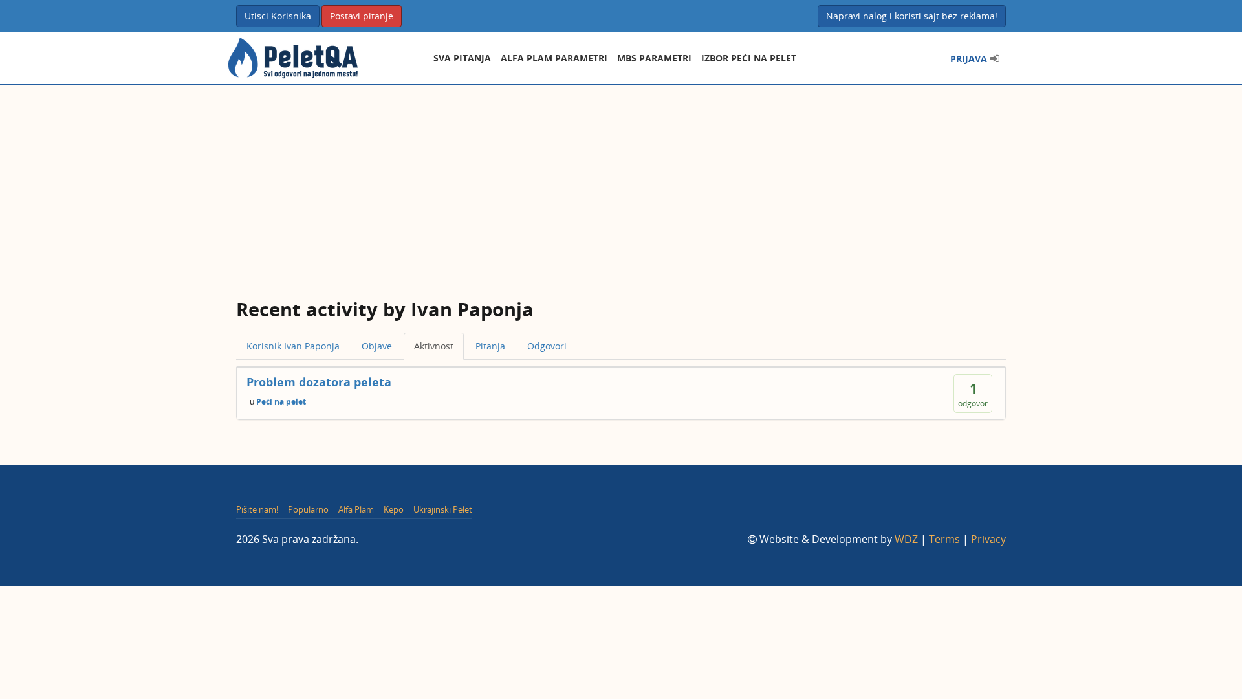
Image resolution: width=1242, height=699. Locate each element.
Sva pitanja (462, 58)
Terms (944, 539)
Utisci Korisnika (278, 16)
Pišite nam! (257, 509)
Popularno (308, 509)
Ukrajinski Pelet (442, 509)
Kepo (394, 509)
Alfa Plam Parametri (554, 58)
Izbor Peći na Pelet (748, 58)
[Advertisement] (621, 182)
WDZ (906, 539)
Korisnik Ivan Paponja (293, 346)
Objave (377, 346)
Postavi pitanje (361, 16)
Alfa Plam (356, 509)
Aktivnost (433, 346)
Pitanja (490, 346)
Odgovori (547, 346)
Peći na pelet (281, 400)
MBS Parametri (654, 58)
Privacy (988, 539)
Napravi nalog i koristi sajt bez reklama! (911, 16)
